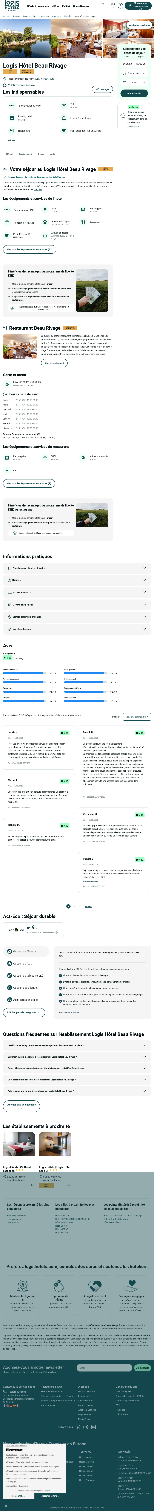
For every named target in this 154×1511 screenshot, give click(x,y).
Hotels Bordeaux (87, 1480)
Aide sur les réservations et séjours (57, 1396)
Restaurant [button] (25, 154)
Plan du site (121, 1409)
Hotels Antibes (86, 1466)
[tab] (17, 357)
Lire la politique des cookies (17, 1486)
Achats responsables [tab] (25, 999)
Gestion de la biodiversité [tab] (28, 975)
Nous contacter (48, 1405)
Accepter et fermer (50, 1495)
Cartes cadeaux (85, 1405)
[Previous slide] (7, 346)
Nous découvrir (81, 6)
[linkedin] (93, 1427)
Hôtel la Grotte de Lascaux (115, 1219)
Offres (55, 6)
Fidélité (66, 6)
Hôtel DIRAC (61, 1225)
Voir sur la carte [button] (47, 79)
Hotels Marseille (86, 1461)
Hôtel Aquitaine (14, 1219)
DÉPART (141, 56)
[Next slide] (32, 346)
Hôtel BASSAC (62, 1232)
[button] (5, 1505)
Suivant (86, 906)
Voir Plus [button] (11, 140)
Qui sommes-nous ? (87, 1391)
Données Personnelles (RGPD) (130, 1396)
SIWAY (103, 1507)
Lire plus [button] (38, 189)
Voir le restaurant (54, 363)
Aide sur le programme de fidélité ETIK (58, 1400)
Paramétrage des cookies (127, 1400)
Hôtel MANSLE (62, 1215)
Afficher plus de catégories (21, 1012)
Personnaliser (18, 1495)
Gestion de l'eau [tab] (22, 963)
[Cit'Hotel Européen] (19, 1144)
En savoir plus (133, 126)
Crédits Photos (122, 1414)
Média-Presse (84, 1419)
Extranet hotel (84, 1396)
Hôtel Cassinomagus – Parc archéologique (123, 1215)
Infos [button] (41, 154)
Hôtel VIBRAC (61, 1229)
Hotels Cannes (86, 1475)
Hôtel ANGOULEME (64, 1222)
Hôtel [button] (9, 154)
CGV (118, 1405)
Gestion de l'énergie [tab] (25, 951)
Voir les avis (30, 85)
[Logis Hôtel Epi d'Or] (55, 1144)
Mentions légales (123, 1391)
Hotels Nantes (85, 1457)
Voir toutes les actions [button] (68, 1012)
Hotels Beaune (86, 1470)
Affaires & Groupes (87, 1409)
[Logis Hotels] (12, 5)
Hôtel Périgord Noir (112, 1222)
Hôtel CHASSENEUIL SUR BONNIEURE (73, 1219)
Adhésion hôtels (85, 1400)
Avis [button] (52, 154)
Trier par (116, 716)
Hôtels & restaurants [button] (38, 6)
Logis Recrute (84, 1414)
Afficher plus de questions (21, 1104)
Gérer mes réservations (51, 1391)
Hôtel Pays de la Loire (17, 1215)
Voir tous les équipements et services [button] (29, 249)
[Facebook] (78, 1427)
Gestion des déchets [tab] (25, 987)
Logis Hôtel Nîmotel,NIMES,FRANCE (134, 1473)
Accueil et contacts (22, 592)
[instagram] (85, 1427)
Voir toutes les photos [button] (139, 25)
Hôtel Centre (12, 1222)
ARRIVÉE (127, 56)
